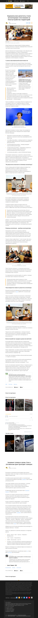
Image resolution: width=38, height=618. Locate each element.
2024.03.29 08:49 (17, 422)
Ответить (9, 430)
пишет (15, 523)
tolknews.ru (9, 602)
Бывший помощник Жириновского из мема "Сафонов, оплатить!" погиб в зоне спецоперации (10, 445)
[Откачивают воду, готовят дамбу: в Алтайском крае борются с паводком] (7, 559)
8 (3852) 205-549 (9, 610)
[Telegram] (27, 23)
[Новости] (16, 387)
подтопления (19, 567)
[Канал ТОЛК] (21, 387)
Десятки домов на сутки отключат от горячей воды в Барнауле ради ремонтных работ (19, 446)
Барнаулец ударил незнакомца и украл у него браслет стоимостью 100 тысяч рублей (29, 446)
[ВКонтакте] (29, 23)
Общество (10, 23)
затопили (10, 552)
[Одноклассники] (31, 23)
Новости (17, 1)
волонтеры (10, 384)
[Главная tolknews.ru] (10, 1)
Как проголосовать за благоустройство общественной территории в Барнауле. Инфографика (20, 375)
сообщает (24, 479)
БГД (6, 384)
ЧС (27, 551)
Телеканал (23, 1)
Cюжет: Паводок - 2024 (12, 565)
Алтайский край (8, 567)
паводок (13, 567)
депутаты (15, 384)
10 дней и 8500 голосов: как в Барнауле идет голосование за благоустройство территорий (25, 80)
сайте (17, 291)
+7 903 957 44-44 (9, 606)
